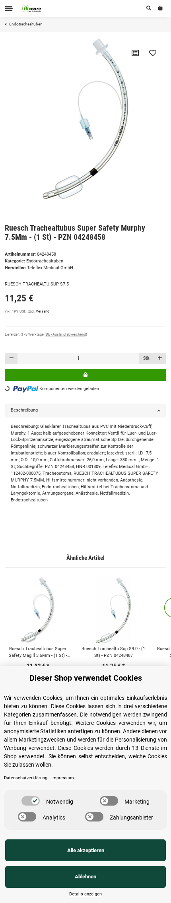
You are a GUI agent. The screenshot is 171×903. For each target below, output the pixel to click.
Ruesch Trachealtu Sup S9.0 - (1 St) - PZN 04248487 (113, 652)
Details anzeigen (85, 894)
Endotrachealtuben (44, 261)
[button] (149, 8)
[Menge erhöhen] (159, 358)
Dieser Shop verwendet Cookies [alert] (85, 678)
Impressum (62, 778)
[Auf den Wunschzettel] (152, 52)
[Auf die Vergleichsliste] (135, 52)
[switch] (30, 801)
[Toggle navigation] (9, 8)
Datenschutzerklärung (25, 778)
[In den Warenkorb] (85, 375)
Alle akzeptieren (85, 850)
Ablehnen (85, 877)
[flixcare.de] (31, 8)
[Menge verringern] (11, 358)
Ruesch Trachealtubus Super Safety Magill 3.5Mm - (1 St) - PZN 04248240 (38, 652)
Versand (42, 311)
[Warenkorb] (160, 8)
